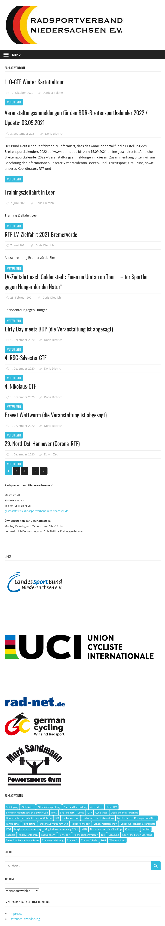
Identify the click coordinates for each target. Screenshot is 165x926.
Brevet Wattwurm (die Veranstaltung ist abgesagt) (56, 415)
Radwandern (48, 834)
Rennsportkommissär (86, 834)
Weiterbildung (117, 840)
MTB (84, 829)
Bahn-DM (111, 807)
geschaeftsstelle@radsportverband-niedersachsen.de (36, 511)
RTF (103, 834)
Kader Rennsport (80, 823)
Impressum (17, 913)
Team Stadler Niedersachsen (22, 840)
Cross (81, 812)
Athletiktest (28, 807)
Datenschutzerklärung (25, 919)
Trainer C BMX (89, 840)
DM (57, 818)
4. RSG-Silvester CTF (25, 357)
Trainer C (72, 840)
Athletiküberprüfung (49, 807)
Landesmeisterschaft (105, 823)
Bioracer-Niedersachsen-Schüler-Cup (27, 812)
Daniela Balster (53, 93)
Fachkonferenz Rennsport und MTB (136, 818)
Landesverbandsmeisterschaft (138, 823)
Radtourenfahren (28, 834)
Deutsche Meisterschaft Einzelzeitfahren (29, 818)
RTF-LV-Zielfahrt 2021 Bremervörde (41, 234)
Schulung (114, 834)
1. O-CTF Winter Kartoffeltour (34, 82)
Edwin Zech (52, 454)
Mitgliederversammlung (27, 829)
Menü (16, 54)
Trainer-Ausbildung (53, 840)
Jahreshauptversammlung (53, 823)
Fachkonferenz (70, 818)
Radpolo (10, 834)
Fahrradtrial (12, 823)
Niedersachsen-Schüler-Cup (106, 829)
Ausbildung (96, 807)
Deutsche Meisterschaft (124, 812)
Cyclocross (101, 812)
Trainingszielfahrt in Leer (30, 192)
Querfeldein (131, 829)
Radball (146, 829)
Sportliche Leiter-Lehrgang (137, 834)
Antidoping (12, 807)
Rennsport (64, 834)
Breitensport (67, 812)
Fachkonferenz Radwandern (98, 818)
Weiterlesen (14, 102)
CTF (90, 812)
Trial (103, 840)
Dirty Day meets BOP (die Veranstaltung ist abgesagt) (59, 329)
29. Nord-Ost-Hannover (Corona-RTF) (42, 443)
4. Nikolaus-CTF (20, 386)
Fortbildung (29, 823)
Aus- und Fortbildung (75, 807)
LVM (8, 829)
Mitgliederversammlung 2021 (61, 829)
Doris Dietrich (54, 133)
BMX (54, 812)
